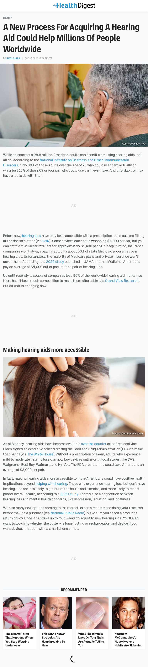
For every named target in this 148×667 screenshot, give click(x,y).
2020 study (55, 261)
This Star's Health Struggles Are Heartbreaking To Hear (54, 639)
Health (8, 17)
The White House (40, 454)
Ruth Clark (13, 58)
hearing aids (31, 235)
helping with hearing (51, 483)
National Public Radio (67, 513)
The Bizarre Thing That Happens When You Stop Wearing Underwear (19, 639)
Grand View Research (121, 280)
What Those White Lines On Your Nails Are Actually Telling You (91, 639)
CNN (45, 241)
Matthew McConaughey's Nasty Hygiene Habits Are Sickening (128, 639)
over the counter (93, 444)
